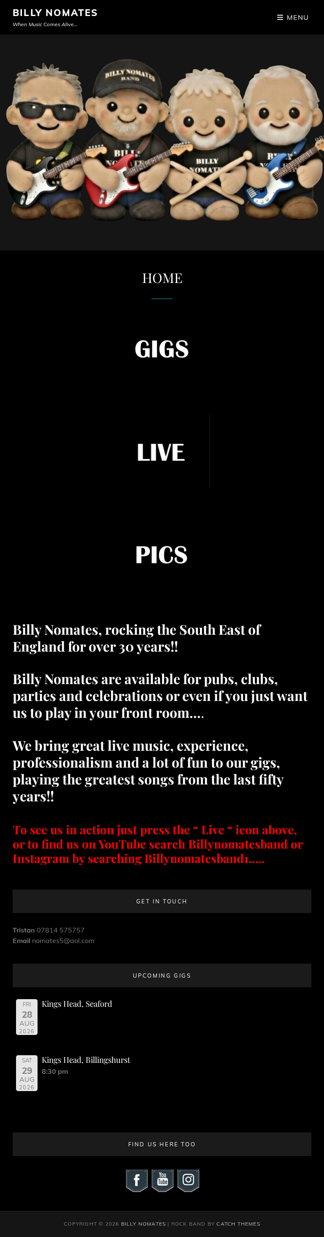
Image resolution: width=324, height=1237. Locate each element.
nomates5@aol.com (63, 940)
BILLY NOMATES (55, 13)
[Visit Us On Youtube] (162, 1179)
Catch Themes (238, 1224)
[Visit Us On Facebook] (136, 1179)
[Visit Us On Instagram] (188, 1179)
